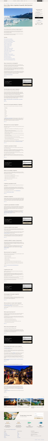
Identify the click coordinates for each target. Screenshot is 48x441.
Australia (18, 434)
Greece (18, 433)
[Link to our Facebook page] (31, 432)
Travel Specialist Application (7, 435)
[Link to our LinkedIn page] (34, 432)
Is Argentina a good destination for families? (8, 48)
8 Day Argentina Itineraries (15, 99)
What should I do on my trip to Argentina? (8, 42)
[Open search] (26, 0)
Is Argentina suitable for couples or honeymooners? (9, 50)
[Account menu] (43, 1)
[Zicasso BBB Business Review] (40, 423)
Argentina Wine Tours (18, 190)
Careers (5, 436)
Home (4, 3)
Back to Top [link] (5, 101)
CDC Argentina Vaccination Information (8, 305)
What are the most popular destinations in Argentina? (9, 41)
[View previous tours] (41, 397)
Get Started (39, 17)
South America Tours (12, 3)
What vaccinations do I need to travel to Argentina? (9, 55)
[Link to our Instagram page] (32, 432)
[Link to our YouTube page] (35, 432)
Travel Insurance (5, 434)
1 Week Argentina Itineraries (9, 99)
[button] (39, 20)
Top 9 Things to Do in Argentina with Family (8, 211)
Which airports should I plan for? (7, 56)
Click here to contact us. (13, 429)
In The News (5, 433)
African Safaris (18, 437)
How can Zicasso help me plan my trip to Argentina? (9, 58)
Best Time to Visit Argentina (9, 74)
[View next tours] (43, 397)
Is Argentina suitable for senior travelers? (8, 49)
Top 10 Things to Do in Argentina (19, 141)
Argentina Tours (16, 3)
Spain (18, 435)
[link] (10, 403)
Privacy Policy (36, 439)
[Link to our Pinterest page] (36, 432)
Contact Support (42, 439)
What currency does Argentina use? (7, 57)
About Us (5, 432)
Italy (17, 432)
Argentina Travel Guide (7, 390)
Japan (18, 436)
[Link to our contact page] (38, 432)
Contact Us (5, 437)
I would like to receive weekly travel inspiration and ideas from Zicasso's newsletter (27, 83)
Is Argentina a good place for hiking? (8, 43)
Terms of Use (39, 439)
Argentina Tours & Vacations (20, 388)
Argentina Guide (19, 3)
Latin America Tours (7, 3)
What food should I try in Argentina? (7, 51)
